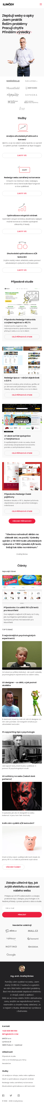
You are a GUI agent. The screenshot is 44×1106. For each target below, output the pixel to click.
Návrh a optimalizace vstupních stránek (18, 1079)
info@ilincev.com (10, 1034)
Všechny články (13, 867)
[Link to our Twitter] (11, 1095)
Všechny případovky (22, 521)
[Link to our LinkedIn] (19, 1095)
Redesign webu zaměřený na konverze (17, 1082)
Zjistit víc (22, 155)
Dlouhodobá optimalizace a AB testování (18, 1086)
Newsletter (6, 1063)
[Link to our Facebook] (3, 1095)
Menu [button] (41, 4)
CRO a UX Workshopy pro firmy (14, 1060)
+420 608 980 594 (9, 1031)
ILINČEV (8, 4)
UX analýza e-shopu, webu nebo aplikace (18, 1075)
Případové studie (9, 1056)
